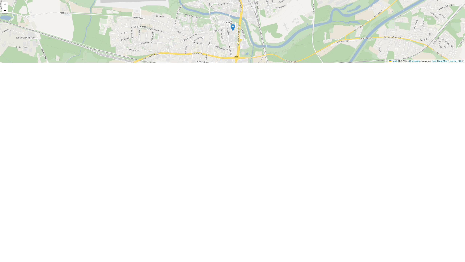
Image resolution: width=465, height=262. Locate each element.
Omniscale (414, 60)
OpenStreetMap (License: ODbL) (448, 60)
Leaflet (395, 60)
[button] (233, 27)
